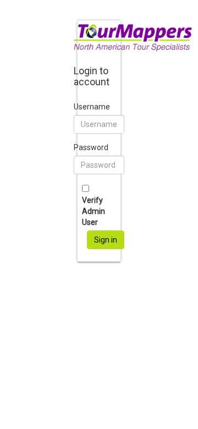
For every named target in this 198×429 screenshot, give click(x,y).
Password (91, 147)
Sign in (105, 239)
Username (92, 106)
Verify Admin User (93, 211)
